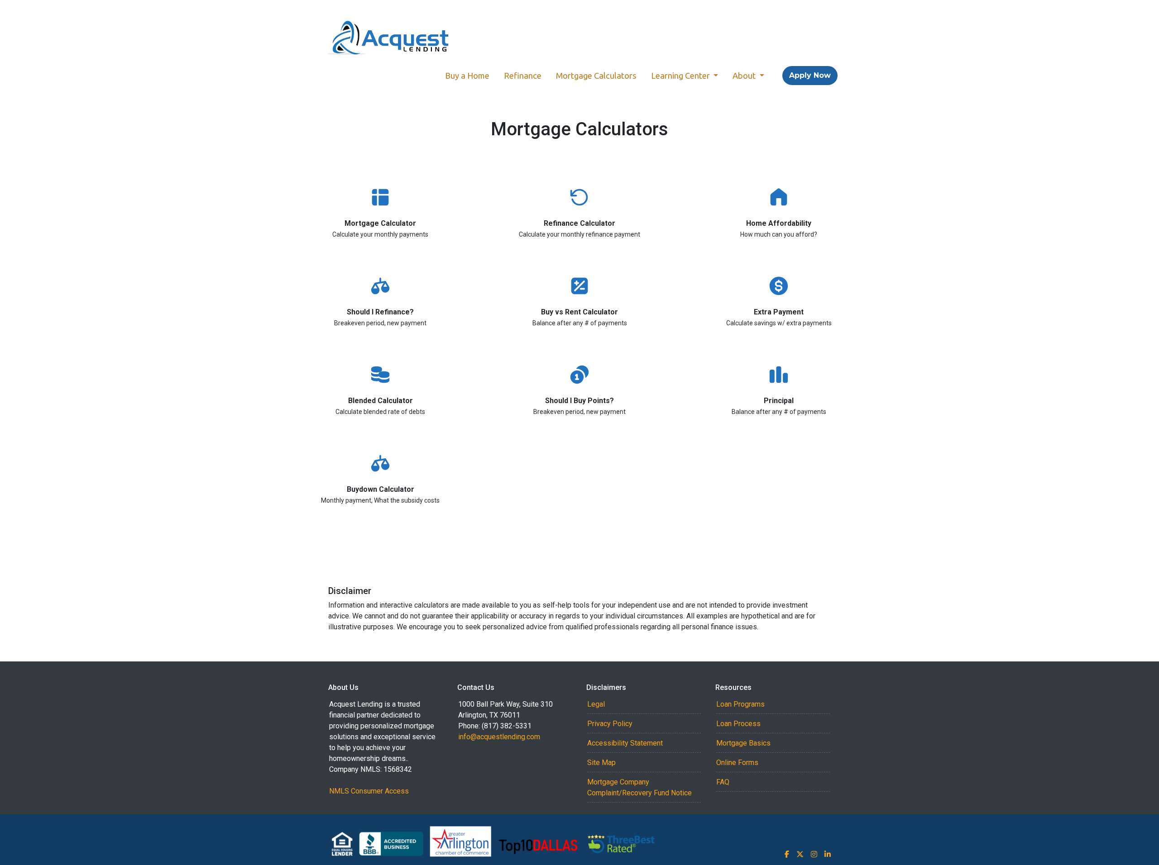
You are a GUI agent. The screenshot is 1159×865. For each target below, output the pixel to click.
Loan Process (738, 723)
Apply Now (810, 75)
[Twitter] (800, 854)
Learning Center (681, 75)
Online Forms (737, 762)
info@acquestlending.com (499, 736)
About (745, 75)
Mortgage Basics (743, 743)
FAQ (722, 782)
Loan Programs (740, 704)
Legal (596, 704)
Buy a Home (467, 75)
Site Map (601, 762)
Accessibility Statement (625, 743)
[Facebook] (787, 854)
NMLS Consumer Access (369, 791)
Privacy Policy (609, 723)
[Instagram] (814, 854)
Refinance (522, 75)
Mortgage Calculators (596, 75)
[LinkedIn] (827, 854)
